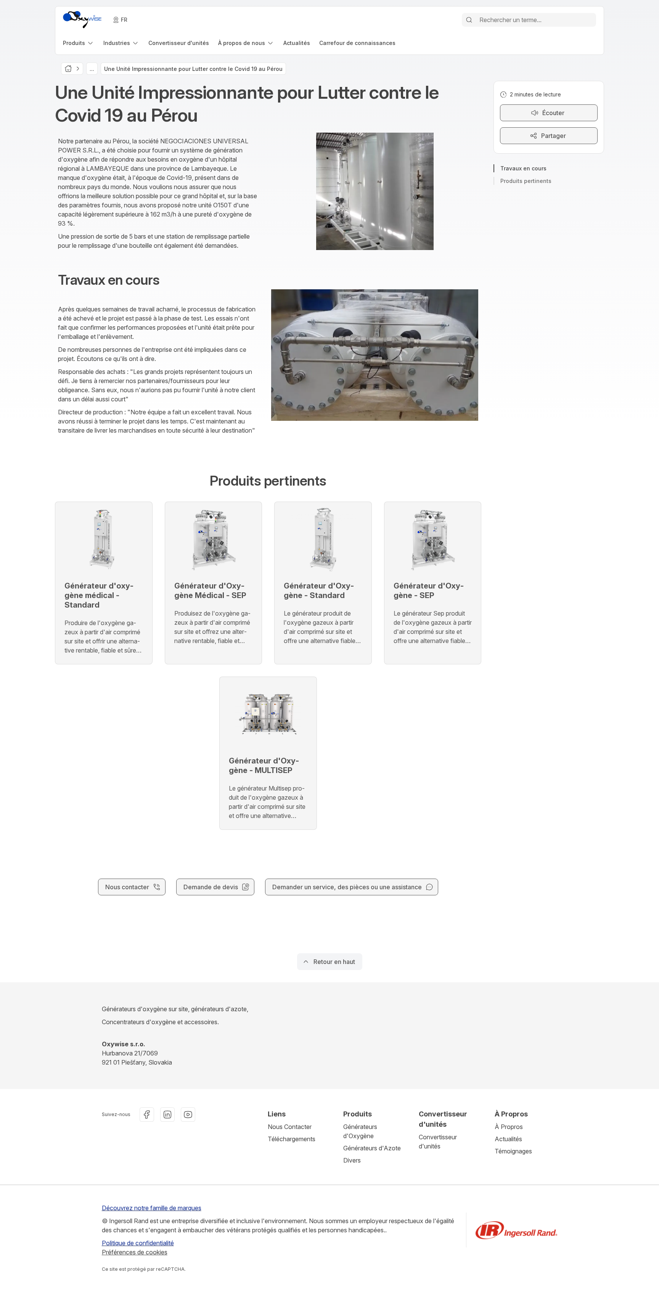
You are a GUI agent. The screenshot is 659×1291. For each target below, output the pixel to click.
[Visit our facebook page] (147, 1114)
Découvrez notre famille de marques (151, 1208)
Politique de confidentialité (138, 1243)
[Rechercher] (469, 20)
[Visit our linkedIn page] (167, 1114)
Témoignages (513, 1151)
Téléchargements (291, 1139)
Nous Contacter (290, 1127)
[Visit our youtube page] (188, 1114)
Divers (352, 1160)
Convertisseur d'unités (438, 1141)
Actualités (508, 1139)
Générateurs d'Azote (372, 1148)
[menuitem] (78, 43)
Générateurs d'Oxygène (360, 1131)
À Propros (509, 1127)
